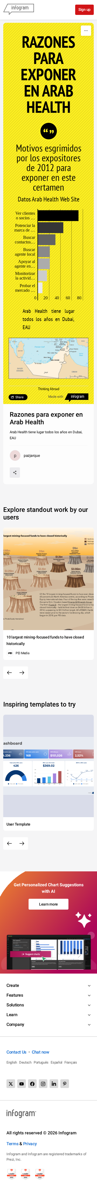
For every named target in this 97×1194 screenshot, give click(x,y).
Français (70, 1062)
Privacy (30, 1143)
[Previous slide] (9, 672)
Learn (12, 1014)
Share (19, 397)
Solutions (15, 1004)
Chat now (40, 1052)
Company (15, 1024)
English (11, 1062)
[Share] (15, 472)
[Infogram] (18, 10)
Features (14, 995)
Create (12, 985)
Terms (12, 1143)
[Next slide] (22, 672)
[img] (58, 215)
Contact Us (16, 1052)
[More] (86, 30)
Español (56, 1062)
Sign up (84, 9)
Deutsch (25, 1062)
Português (41, 1062)
